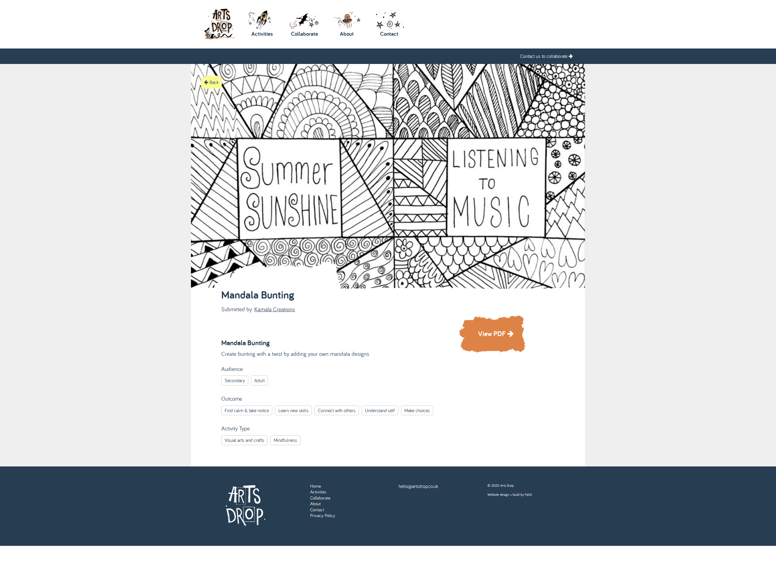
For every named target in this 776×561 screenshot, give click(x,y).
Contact (317, 510)
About (315, 503)
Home (315, 486)
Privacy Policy (322, 515)
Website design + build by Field (509, 494)
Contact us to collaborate (544, 56)
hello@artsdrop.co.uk (418, 486)
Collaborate (320, 498)
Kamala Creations (274, 309)
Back (213, 82)
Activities (318, 492)
